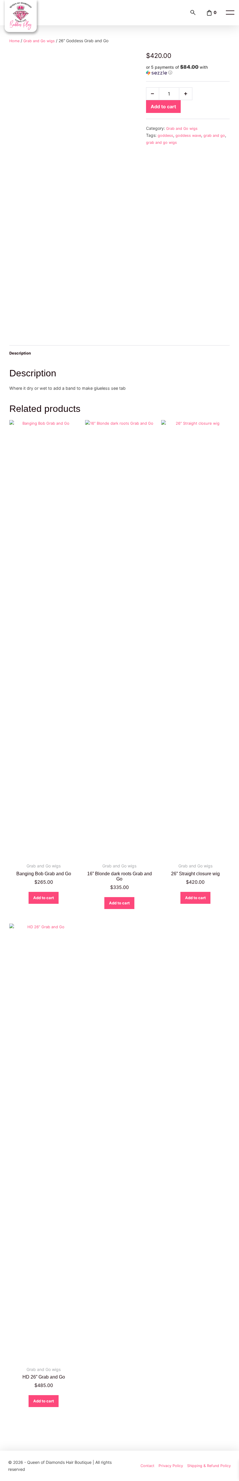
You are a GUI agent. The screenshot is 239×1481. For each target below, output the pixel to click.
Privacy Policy (171, 1466)
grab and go (214, 135)
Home (14, 41)
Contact (147, 1466)
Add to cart (163, 106)
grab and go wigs (161, 142)
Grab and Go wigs (39, 41)
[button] (188, 69)
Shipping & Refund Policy (209, 1466)
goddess (165, 135)
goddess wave (188, 135)
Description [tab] (20, 353)
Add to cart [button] (43, 897)
